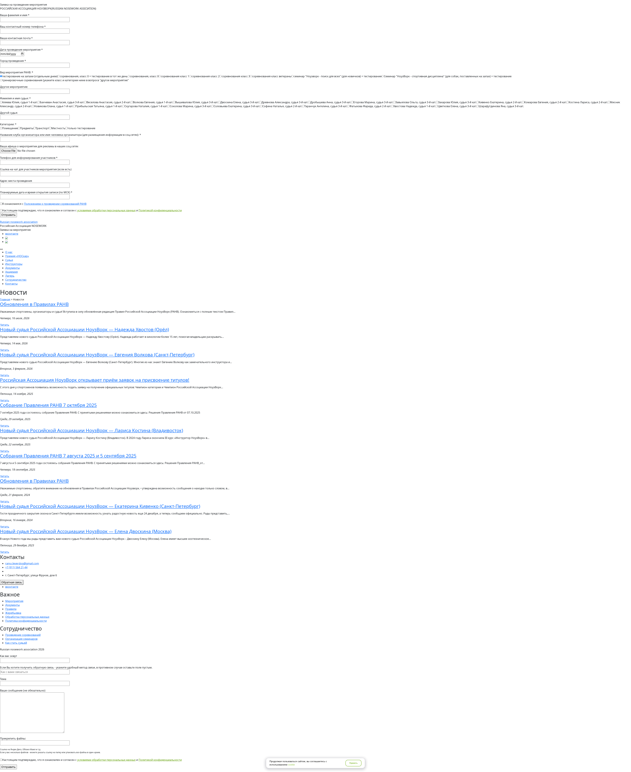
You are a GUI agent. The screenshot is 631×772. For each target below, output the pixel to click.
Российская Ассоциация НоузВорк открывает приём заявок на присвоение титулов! (94, 380)
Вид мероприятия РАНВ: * (256, 76)
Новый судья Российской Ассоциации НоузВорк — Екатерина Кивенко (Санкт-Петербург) (100, 506)
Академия (11, 272)
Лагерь (9, 276)
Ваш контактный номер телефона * (23, 26)
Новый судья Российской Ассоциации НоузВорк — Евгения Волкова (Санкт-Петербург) (97, 354)
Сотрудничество (15, 280)
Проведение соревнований (23, 635)
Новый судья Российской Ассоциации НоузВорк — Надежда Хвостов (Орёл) (84, 329)
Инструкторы (13, 264)
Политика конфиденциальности (26, 621)
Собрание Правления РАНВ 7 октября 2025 (48, 405)
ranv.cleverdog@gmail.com (22, 563)
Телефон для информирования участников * (29, 158)
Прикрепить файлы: (13, 738)
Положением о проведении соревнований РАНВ (55, 204)
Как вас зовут (8, 656)
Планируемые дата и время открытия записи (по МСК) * (36, 192)
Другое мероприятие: (14, 87)
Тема (3, 679)
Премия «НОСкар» (17, 256)
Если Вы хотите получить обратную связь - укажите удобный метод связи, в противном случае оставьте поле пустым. (76, 667)
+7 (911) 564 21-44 (16, 567)
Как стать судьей (16, 643)
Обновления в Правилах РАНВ (34, 304)
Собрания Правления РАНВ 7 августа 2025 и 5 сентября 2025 (68, 455)
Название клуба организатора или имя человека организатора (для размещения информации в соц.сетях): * (70, 135)
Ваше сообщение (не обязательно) (22, 690)
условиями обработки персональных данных (106, 210)
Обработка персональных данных (27, 617)
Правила (10, 609)
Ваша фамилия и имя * (14, 15)
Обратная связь (11, 582)
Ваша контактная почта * (16, 38)
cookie (291, 764)
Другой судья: (9, 113)
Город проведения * (13, 61)
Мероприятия (14, 601)
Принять (353, 763)
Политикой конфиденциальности (160, 210)
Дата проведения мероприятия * (21, 49)
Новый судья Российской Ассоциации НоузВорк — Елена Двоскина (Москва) (85, 531)
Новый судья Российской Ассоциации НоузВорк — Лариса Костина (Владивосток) (91, 430)
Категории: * (47, 126)
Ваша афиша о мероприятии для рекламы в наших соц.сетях (39, 146)
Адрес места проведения (16, 181)
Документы (12, 268)
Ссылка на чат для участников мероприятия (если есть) (35, 169)
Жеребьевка (13, 613)
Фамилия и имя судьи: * (310, 102)
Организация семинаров (21, 639)
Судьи (9, 260)
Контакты (11, 283)
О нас (8, 252)
